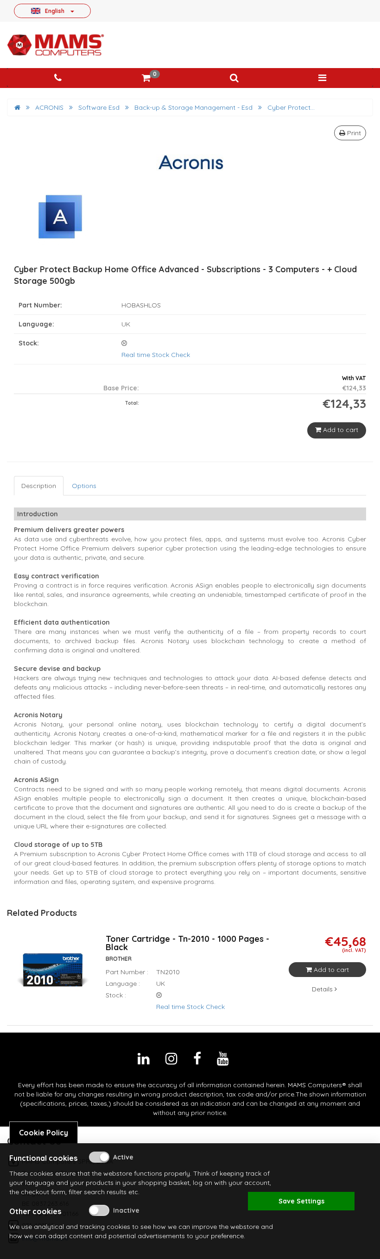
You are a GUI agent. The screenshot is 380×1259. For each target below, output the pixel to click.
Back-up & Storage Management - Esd (193, 107)
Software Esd (99, 107)
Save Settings (301, 1201)
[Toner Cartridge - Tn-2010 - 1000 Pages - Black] (53, 976)
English (54, 10)
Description (38, 486)
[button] (234, 78)
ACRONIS (49, 107)
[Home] (17, 107)
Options (84, 486)
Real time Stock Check (155, 355)
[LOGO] (55, 45)
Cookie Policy (43, 1132)
